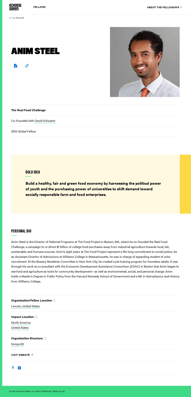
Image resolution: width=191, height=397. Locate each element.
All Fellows (18, 18)
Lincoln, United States (25, 306)
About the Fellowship (163, 7)
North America (21, 322)
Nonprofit (17, 344)
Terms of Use (58, 391)
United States (20, 327)
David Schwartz (45, 120)
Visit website (20, 355)
